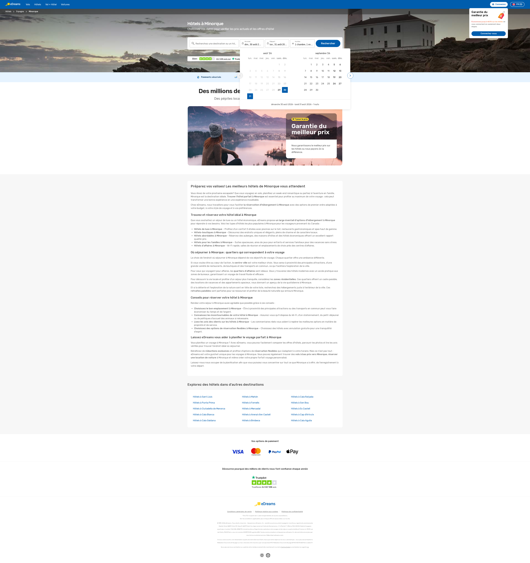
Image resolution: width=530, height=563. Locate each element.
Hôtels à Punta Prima (204, 402)
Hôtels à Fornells (250, 402)
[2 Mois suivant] (350, 76)
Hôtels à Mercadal (251, 408)
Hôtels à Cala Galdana (204, 420)
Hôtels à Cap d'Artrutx (302, 414)
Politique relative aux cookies (266, 512)
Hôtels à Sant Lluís (202, 396)
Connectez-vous (489, 33)
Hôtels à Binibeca (251, 420)
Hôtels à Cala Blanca (203, 414)
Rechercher (328, 43)
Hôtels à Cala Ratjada (302, 396)
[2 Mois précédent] (240, 76)
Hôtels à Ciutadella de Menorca (209, 408)
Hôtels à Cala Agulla (301, 420)
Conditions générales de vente (239, 512)
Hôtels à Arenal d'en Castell (256, 414)
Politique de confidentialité (292, 512)
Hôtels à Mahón (250, 396)
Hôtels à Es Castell (300, 408)
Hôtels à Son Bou (300, 402)
